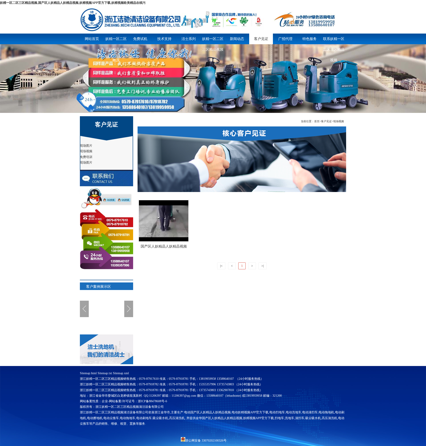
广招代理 (285, 39)
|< (221, 266)
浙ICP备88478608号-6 (152, 401)
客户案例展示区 (98, 286)
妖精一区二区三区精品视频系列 (212, 40)
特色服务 (309, 39)
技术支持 (164, 39)
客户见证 (261, 39)
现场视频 (338, 121)
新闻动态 (237, 39)
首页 (317, 121)
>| (262, 266)
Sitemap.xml (121, 373)
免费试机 (140, 39)
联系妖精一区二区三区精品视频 (333, 40)
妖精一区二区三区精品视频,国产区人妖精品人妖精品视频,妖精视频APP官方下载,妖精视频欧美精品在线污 (73, 2)
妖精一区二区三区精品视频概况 (116, 40)
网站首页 (92, 39)
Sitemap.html (88, 373)
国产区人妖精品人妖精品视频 (164, 246)
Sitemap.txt (105, 373)
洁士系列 (188, 39)
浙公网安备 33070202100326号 (206, 440)
